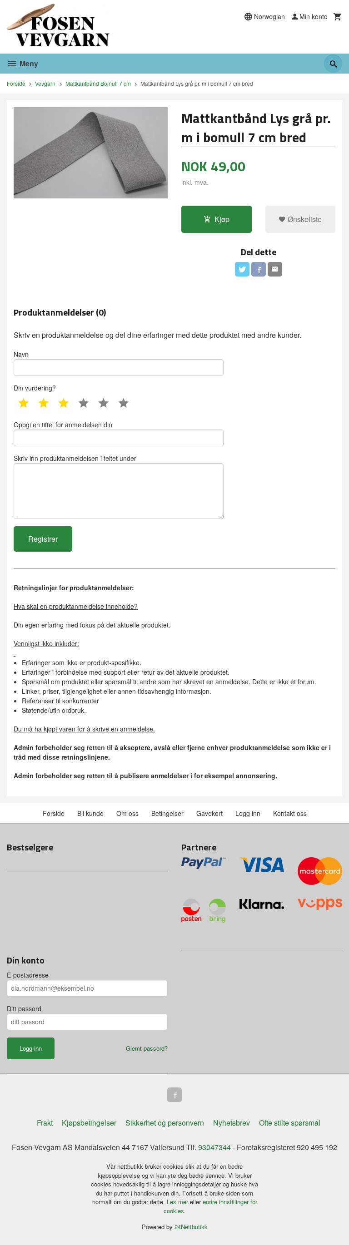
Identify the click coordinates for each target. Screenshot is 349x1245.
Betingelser (167, 813)
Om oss (127, 813)
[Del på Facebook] (258, 269)
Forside (16, 83)
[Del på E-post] (275, 269)
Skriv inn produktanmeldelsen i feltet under (75, 458)
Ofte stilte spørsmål (289, 1122)
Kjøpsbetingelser (89, 1122)
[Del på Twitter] (242, 269)
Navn (21, 354)
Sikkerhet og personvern (164, 1122)
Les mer (178, 1201)
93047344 (214, 1147)
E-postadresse (28, 974)
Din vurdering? (35, 387)
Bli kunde (90, 813)
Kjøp (221, 219)
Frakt (45, 1122)
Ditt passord (24, 1008)
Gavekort (209, 813)
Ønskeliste (304, 219)
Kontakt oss (290, 813)
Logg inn (247, 813)
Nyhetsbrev (231, 1122)
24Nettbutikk (191, 1226)
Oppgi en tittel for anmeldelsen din (63, 424)
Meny (28, 63)
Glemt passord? (147, 1048)
